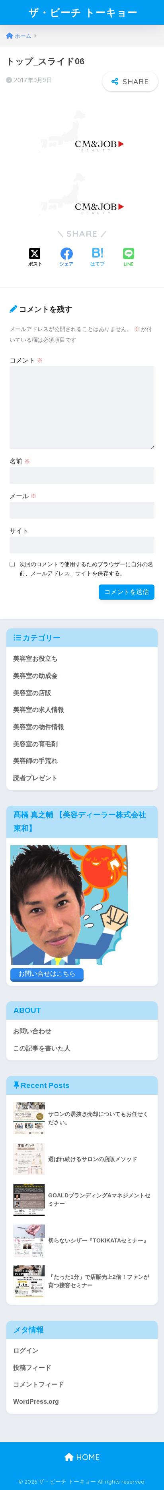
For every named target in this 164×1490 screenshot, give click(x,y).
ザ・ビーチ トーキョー (83, 12)
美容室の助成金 (35, 675)
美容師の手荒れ (35, 760)
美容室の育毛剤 (35, 744)
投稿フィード (32, 1367)
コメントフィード (38, 1384)
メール (23, 496)
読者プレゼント (35, 778)
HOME (87, 1457)
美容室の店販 (32, 693)
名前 (20, 461)
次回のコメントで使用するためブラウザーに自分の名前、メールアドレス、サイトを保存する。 (86, 569)
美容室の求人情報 (38, 709)
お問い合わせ (32, 1031)
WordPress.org (36, 1401)
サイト (19, 530)
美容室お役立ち (35, 658)
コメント (26, 360)
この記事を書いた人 (41, 1048)
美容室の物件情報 (38, 726)
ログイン (26, 1350)
